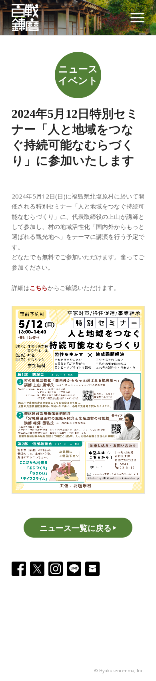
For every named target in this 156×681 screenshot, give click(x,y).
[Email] (92, 569)
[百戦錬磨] (29, 17)
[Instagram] (55, 569)
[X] (37, 569)
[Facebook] (19, 569)
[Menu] (133, 17)
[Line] (74, 569)
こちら (39, 288)
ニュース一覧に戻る (76, 527)
